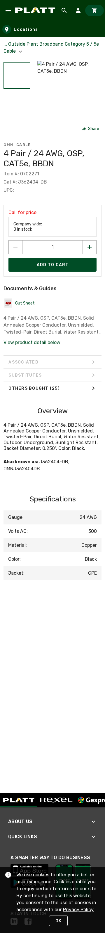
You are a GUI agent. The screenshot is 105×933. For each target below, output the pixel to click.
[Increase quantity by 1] (89, 247)
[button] (17, 75)
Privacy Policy (78, 909)
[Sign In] (78, 10)
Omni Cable (17, 145)
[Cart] (94, 10)
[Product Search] (64, 10)
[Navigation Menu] (8, 10)
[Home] (36, 10)
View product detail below (32, 342)
